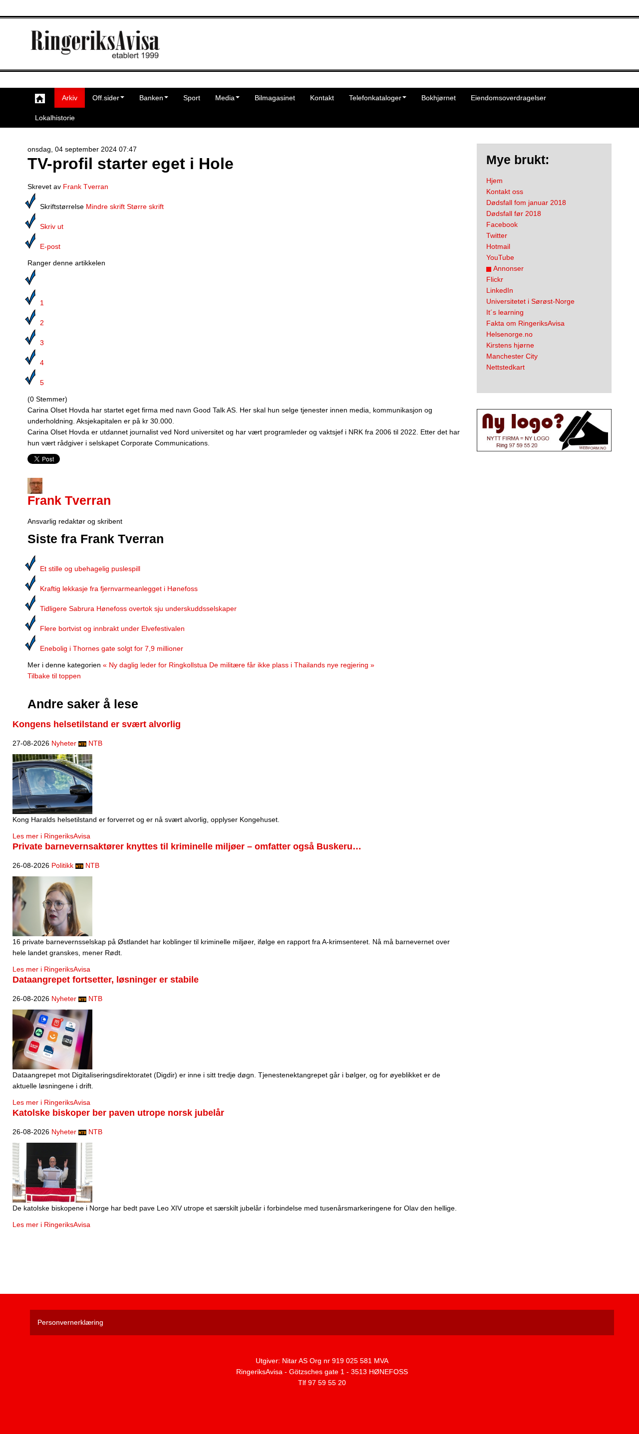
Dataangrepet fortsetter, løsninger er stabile (105, 980)
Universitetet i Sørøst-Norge (530, 301)
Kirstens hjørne (510, 345)
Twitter (496, 235)
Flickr (494, 279)
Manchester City (512, 356)
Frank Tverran (85, 187)
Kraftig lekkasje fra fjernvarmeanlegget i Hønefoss (119, 589)
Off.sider (105, 98)
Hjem (494, 181)
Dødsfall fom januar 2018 (526, 202)
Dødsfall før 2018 (513, 213)
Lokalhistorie (55, 118)
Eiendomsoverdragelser (508, 98)
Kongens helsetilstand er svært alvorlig (96, 724)
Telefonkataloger (375, 98)
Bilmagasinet (275, 98)
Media (225, 98)
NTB (95, 743)
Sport (191, 98)
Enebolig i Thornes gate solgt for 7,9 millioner (111, 648)
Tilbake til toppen (54, 676)
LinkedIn (499, 290)
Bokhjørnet (438, 98)
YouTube (500, 257)
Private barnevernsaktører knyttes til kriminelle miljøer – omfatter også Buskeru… (186, 846)
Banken (151, 98)
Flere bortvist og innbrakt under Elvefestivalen (112, 628)
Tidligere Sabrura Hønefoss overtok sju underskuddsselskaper (138, 609)
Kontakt (322, 98)
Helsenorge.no (509, 334)
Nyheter (63, 743)
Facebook (502, 224)
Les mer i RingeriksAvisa (51, 836)
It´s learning (505, 312)
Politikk (62, 865)
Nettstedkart (505, 367)
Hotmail (498, 246)
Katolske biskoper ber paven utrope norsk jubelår (118, 1113)
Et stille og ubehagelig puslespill (90, 569)
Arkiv (69, 98)
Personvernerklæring (70, 1322)
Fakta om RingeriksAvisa (525, 323)
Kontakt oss (504, 192)
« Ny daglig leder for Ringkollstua (155, 665)
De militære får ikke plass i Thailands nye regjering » (291, 665)
